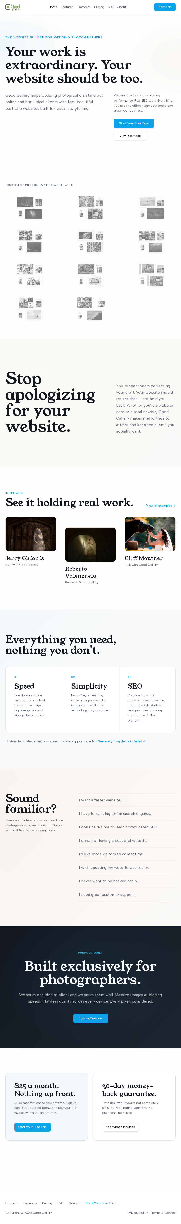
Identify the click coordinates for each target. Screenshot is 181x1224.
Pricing (99, 7)
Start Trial (165, 7)
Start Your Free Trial (134, 123)
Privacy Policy (138, 1213)
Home (53, 7)
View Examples (130, 136)
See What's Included (120, 1127)
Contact (75, 1203)
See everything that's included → (122, 741)
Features (67, 7)
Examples (84, 7)
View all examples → (161, 506)
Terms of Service (163, 1213)
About (121, 7)
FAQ (111, 7)
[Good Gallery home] (13, 7)
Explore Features (91, 1018)
